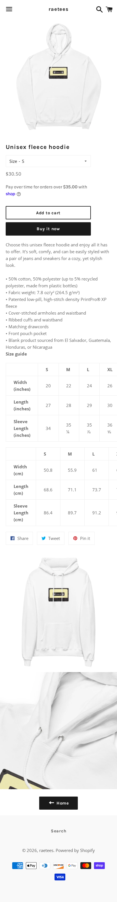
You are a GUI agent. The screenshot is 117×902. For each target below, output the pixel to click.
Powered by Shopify (75, 850)
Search (58, 831)
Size (13, 161)
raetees (58, 9)
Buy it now (48, 228)
